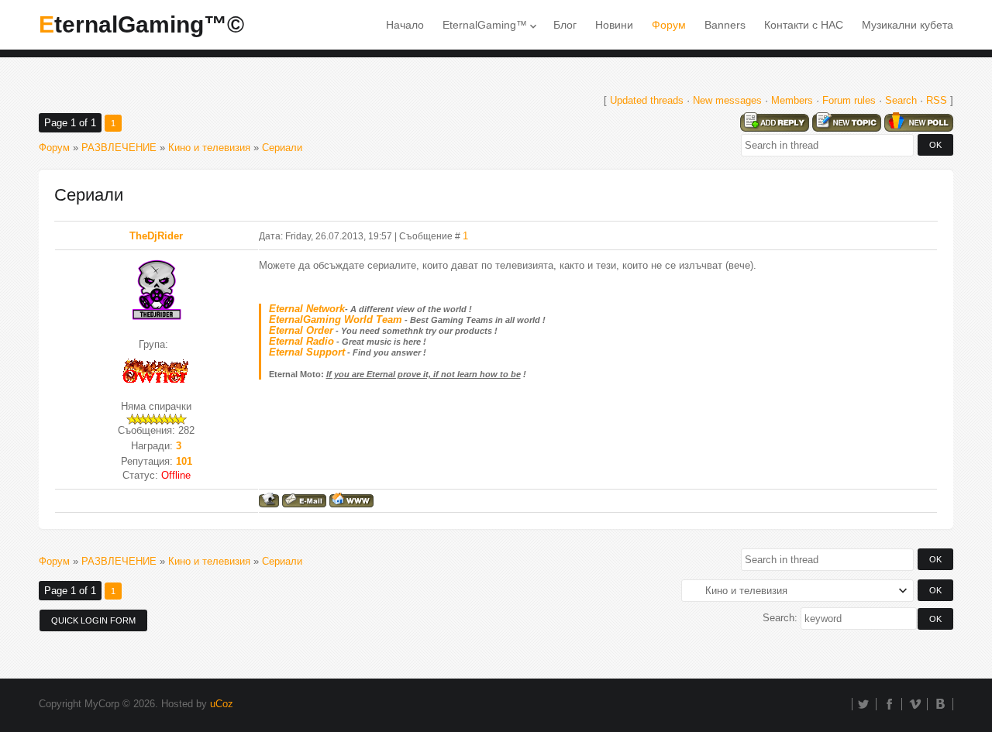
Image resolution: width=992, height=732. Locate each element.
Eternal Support (307, 352)
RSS (936, 100)
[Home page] (351, 500)
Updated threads (647, 100)
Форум (54, 147)
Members (792, 100)
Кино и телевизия (209, 147)
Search (901, 100)
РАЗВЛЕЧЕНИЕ (119, 147)
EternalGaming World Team (335, 319)
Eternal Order (301, 330)
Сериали (282, 147)
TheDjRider (156, 236)
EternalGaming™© (141, 24)
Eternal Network (307, 308)
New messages (727, 100)
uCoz (221, 704)
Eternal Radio (301, 341)
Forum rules (849, 100)
